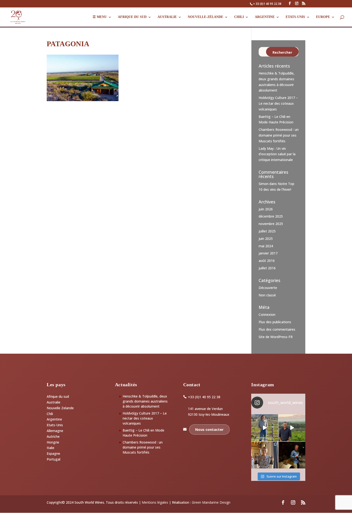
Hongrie (53, 442)
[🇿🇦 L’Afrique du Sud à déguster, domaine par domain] (291, 427)
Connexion (267, 314)
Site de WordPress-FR (276, 336)
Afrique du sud (58, 396)
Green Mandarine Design (211, 502)
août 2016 (267, 260)
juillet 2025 (267, 231)
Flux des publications (275, 322)
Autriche (53, 436)
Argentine (265, 17)
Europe (323, 17)
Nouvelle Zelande (60, 408)
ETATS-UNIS (295, 17)
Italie (50, 447)
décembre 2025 (271, 216)
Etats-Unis (55, 425)
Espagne (53, 453)
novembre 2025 (271, 223)
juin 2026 (266, 209)
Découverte (268, 287)
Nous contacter (209, 429)
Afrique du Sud (132, 17)
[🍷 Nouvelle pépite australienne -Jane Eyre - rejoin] (264, 455)
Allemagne (55, 430)
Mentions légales (155, 502)
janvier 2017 (268, 253)
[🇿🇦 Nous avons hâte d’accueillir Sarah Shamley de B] (264, 427)
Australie (167, 17)
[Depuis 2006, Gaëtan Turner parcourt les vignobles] (291, 455)
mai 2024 (266, 246)
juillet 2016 (267, 268)
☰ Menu (100, 17)
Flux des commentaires (277, 329)
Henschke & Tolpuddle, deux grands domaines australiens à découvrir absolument (145, 401)
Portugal (53, 459)
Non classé (267, 295)
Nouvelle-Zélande (205, 17)
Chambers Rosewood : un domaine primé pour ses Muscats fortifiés (279, 135)
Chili (239, 17)
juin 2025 (266, 238)
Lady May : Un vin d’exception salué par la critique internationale (277, 154)
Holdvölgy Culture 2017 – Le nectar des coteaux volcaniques (278, 103)
